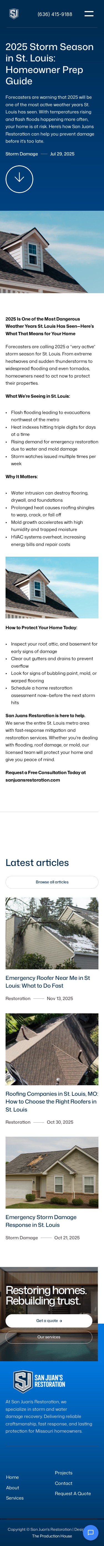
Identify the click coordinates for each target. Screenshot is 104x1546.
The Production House (52, 1536)
